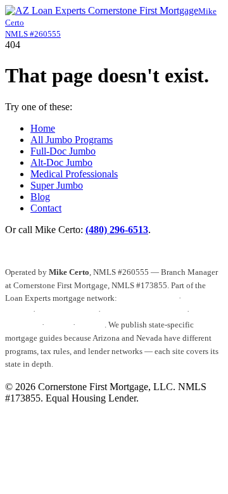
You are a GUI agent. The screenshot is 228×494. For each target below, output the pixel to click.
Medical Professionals (74, 173)
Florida (58, 324)
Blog (40, 196)
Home (42, 128)
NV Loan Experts (66, 311)
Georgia (90, 324)
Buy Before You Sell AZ (144, 311)
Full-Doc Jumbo (63, 151)
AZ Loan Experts (147, 298)
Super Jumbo (56, 185)
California (22, 324)
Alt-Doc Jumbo (61, 162)
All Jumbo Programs (71, 139)
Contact (45, 208)
